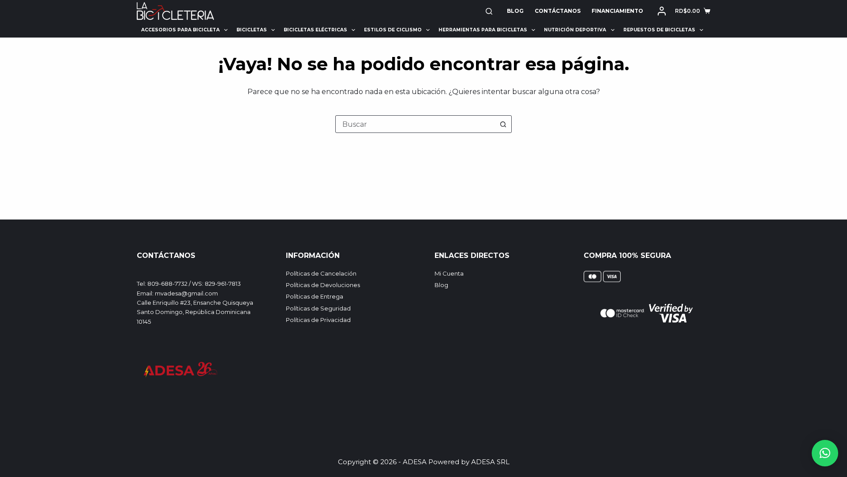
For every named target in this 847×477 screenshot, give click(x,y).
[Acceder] (661, 11)
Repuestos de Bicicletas (659, 30)
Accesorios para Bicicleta (180, 30)
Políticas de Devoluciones (323, 284)
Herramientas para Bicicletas (482, 30)
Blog (515, 11)
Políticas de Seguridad (318, 308)
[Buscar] (489, 11)
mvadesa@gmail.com (186, 293)
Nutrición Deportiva (575, 30)
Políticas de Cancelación (321, 273)
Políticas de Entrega (314, 296)
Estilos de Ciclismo (393, 30)
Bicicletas (251, 30)
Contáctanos (558, 11)
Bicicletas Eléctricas (315, 30)
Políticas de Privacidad (318, 319)
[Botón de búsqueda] (503, 124)
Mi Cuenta (449, 273)
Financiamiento (617, 11)
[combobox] (415, 124)
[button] (825, 453)
